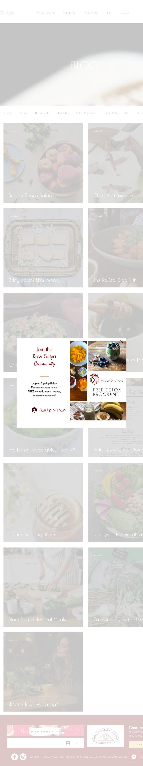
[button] (121, 341)
